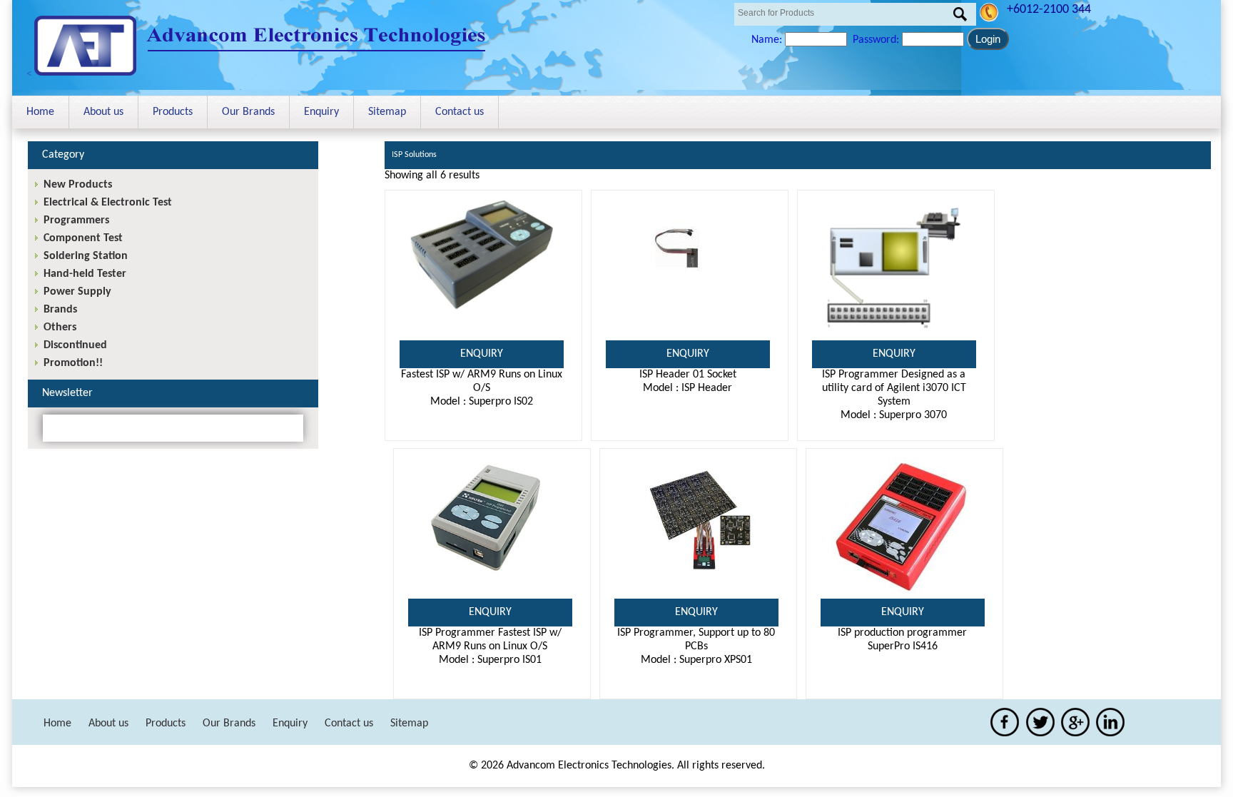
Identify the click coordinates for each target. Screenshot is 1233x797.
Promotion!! (73, 363)
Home (40, 112)
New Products (78, 185)
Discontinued (75, 345)
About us (103, 112)
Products (173, 112)
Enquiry (321, 112)
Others (60, 327)
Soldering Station (86, 256)
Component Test (83, 238)
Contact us (459, 112)
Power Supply (77, 292)
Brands (60, 309)
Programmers (76, 220)
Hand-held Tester (85, 274)
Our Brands (248, 112)
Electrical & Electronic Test (108, 202)
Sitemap (387, 112)
